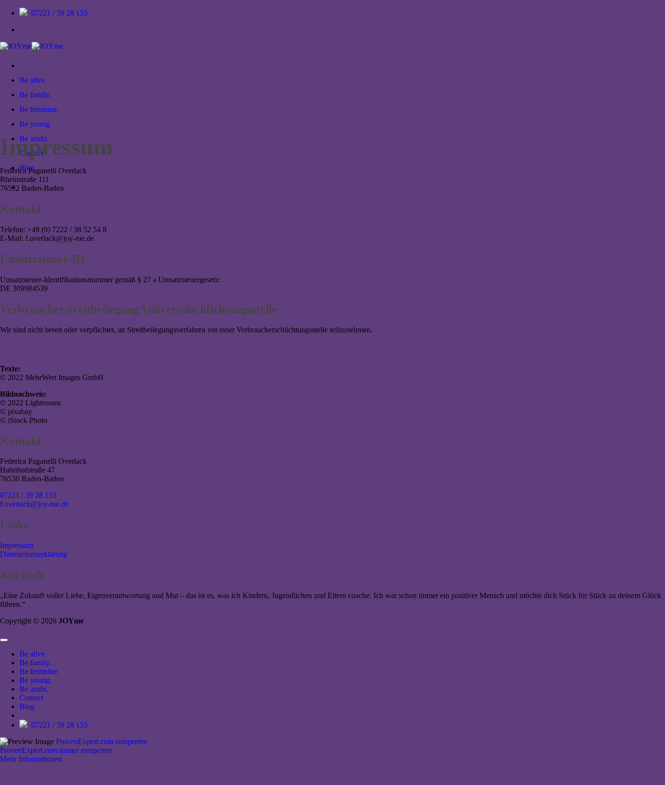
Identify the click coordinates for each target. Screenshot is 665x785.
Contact (31, 698)
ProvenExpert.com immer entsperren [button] (56, 750)
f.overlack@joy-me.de (34, 504)
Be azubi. (34, 689)
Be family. (35, 95)
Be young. (35, 124)
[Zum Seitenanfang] (4, 640)
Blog (27, 706)
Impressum (17, 545)
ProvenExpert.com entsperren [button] (101, 741)
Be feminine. (39, 109)
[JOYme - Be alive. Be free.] (31, 46)
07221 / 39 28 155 (59, 13)
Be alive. (33, 80)
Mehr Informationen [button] (31, 759)
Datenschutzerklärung (33, 554)
